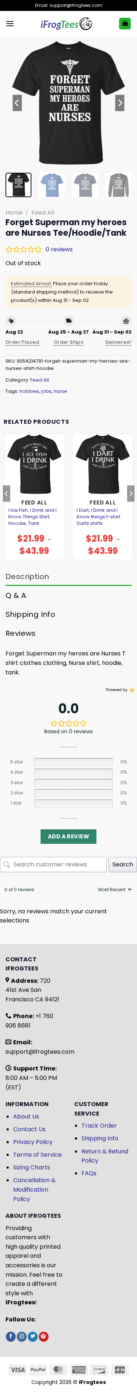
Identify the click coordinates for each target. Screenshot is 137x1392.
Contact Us (29, 1129)
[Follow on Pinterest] (44, 1337)
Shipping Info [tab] (30, 614)
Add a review (68, 836)
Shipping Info (99, 1138)
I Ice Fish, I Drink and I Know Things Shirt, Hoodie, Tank (32, 517)
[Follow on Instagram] (22, 1337)
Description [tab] (27, 576)
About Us (26, 1116)
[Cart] (125, 24)
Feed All (42, 212)
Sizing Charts (31, 1167)
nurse (60, 391)
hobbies (29, 391)
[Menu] (9, 23)
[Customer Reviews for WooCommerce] (131, 690)
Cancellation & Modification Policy (34, 1189)
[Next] (119, 102)
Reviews (20, 633)
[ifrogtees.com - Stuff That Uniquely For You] (66, 23)
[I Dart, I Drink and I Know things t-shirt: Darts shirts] (102, 464)
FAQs (88, 1173)
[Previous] (17, 102)
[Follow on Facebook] (11, 1337)
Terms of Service (37, 1154)
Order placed (22, 342)
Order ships (68, 342)
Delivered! (119, 342)
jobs (46, 391)
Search (123, 864)
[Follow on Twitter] (33, 1337)
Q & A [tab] (15, 595)
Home (14, 212)
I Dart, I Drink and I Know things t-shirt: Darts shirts (99, 517)
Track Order (99, 1125)
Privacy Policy (33, 1142)
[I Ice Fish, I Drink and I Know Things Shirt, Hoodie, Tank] (34, 464)
